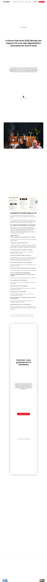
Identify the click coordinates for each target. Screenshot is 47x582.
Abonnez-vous (41, 1)
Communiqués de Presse (24, 27)
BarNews (29, 1)
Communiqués (22, 1)
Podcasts (26, 1)
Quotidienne (15, 1)
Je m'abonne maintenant (23, 414)
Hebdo (18, 1)
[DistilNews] (23, 96)
